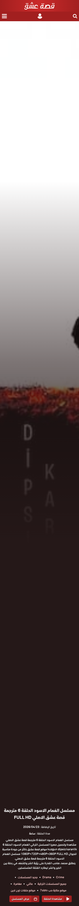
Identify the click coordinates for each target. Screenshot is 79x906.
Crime (60, 877)
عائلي (29, 884)
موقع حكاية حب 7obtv (53, 890)
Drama (46, 877)
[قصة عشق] (39, 6)
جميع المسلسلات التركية (52, 884)
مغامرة (18, 884)
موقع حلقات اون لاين (23, 890)
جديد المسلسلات (28, 877)
